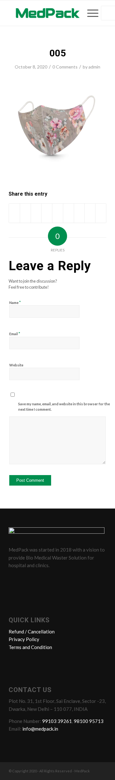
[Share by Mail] (101, 213)
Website (16, 365)
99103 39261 (57, 721)
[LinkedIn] (39, 579)
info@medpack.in (40, 729)
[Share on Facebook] (14, 213)
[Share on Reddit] (90, 213)
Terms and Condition (30, 647)
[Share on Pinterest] (47, 213)
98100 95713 (88, 721)
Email (14, 333)
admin (94, 66)
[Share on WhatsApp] (36, 213)
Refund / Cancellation (32, 631)
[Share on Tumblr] (68, 213)
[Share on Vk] (79, 213)
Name (15, 302)
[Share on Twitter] (25, 213)
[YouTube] (51, 579)
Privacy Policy (24, 639)
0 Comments (65, 66)
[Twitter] (26, 579)
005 (58, 53)
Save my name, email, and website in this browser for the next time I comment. (64, 406)
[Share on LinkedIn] (57, 213)
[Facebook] (14, 579)
